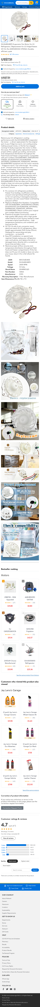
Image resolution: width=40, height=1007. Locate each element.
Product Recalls (7, 950)
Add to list (11, 119)
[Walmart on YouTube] (11, 989)
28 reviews (15, 54)
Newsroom (5, 904)
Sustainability (6, 910)
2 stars (3, 852)
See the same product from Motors (28, 675)
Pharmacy (5, 941)
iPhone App (5, 979)
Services (17, 7)
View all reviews (8, 838)
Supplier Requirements (9, 913)
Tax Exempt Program (8, 953)
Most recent (12, 861)
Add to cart (20, 86)
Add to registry (29, 119)
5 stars (3, 845)
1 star (3, 854)
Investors (5, 907)
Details (17, 114)
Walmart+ (5, 929)
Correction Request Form (12, 808)
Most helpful (6, 865)
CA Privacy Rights (7, 966)
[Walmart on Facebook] (3, 989)
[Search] (31, 3)
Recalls (4, 944)
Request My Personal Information (12, 969)
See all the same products (31, 790)
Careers (4, 901)
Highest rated (25, 861)
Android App (6, 982)
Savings (24, 7)
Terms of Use (6, 960)
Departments (8, 7)
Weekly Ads (27, 888)
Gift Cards (5, 932)
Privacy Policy (6, 963)
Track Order (14, 888)
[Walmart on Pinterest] (15, 989)
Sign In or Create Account (14, 886)
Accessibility (6, 947)
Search (35, 870)
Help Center (32, 886)
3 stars (3, 850)
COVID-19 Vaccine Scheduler (11, 939)
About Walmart (6, 898)
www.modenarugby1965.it (23, 69)
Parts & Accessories (28, 134)
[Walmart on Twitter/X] (7, 989)
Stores (4, 923)
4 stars (3, 847)
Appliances (18, 134)
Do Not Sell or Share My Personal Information (16, 972)
